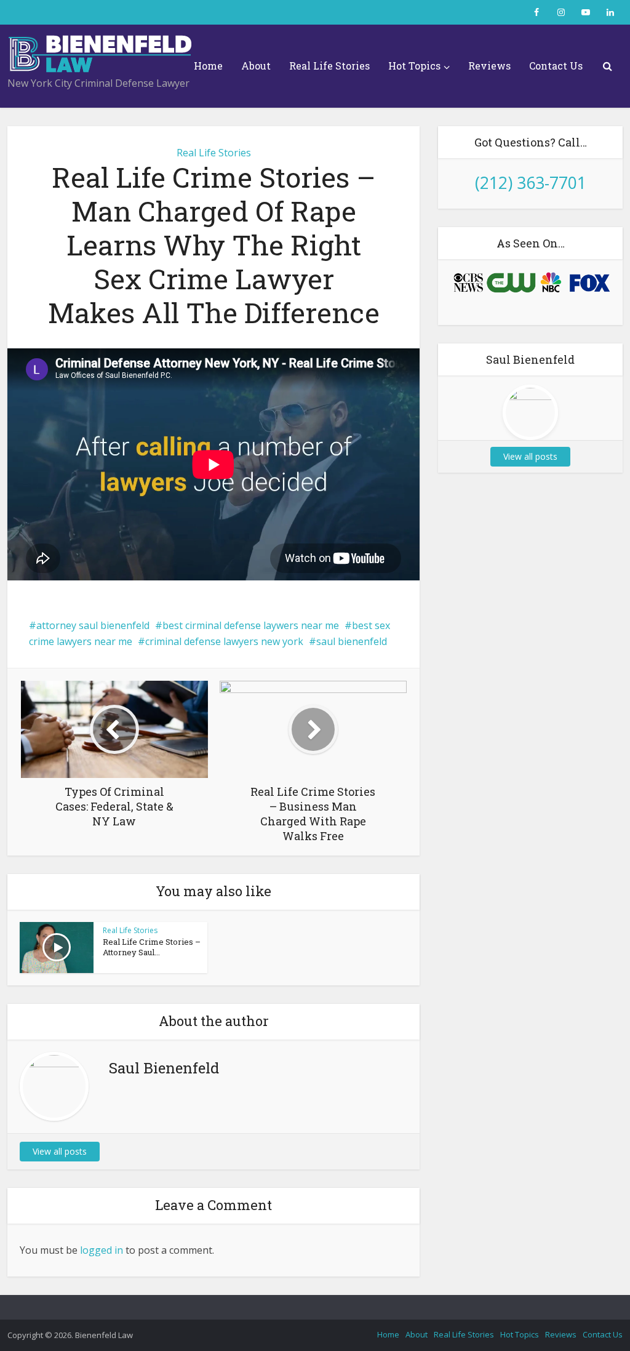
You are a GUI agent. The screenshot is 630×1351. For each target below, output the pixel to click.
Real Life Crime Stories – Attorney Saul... (152, 947)
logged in (101, 1250)
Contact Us (556, 65)
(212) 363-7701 (530, 183)
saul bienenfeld (351, 641)
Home (208, 65)
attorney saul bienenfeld (93, 625)
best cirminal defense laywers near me (250, 625)
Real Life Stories (329, 65)
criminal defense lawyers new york (224, 641)
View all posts (60, 1151)
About (256, 65)
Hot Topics (414, 65)
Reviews (489, 65)
